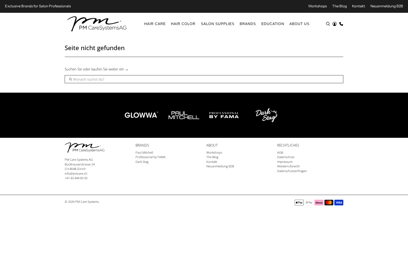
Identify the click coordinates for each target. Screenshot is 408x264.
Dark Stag (142, 162)
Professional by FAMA (151, 157)
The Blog (339, 6)
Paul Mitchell (144, 152)
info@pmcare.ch (76, 173)
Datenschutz (285, 157)
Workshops (317, 6)
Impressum (285, 162)
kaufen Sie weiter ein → (109, 69)
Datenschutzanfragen (292, 171)
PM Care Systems (87, 202)
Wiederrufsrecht (288, 166)
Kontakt (358, 6)
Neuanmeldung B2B (386, 6)
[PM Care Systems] (96, 24)
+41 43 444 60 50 (76, 178)
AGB (280, 152)
